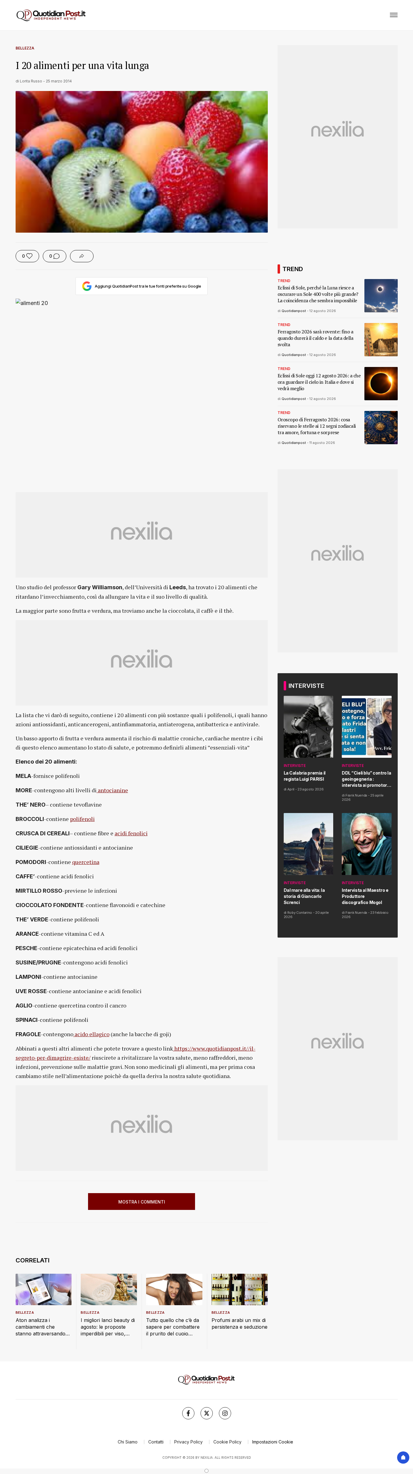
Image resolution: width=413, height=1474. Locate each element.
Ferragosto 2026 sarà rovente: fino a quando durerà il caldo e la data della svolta (315, 338)
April (290, 789)
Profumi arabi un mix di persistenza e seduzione (239, 1323)
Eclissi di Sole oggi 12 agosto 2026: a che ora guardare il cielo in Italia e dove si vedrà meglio (319, 382)
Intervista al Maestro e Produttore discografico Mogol (365, 896)
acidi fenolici (131, 833)
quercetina (85, 862)
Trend (284, 280)
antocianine (112, 790)
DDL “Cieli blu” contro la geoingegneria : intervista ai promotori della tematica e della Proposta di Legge (366, 779)
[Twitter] (207, 1413)
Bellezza (25, 48)
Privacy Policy (188, 1441)
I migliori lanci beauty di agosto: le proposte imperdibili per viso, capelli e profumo (108, 1327)
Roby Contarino (299, 912)
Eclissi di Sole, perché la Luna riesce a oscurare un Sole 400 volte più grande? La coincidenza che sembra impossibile (318, 294)
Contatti (156, 1441)
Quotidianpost (294, 311)
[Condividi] (82, 256)
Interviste (295, 765)
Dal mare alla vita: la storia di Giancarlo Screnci (304, 896)
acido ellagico (91, 1034)
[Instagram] (225, 1413)
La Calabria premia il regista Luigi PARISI (305, 776)
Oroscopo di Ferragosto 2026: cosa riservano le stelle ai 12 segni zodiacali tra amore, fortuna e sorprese (317, 426)
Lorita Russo (31, 81)
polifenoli (82, 818)
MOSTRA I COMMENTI (141, 1201)
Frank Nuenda (356, 795)
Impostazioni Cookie (272, 1441)
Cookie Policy (227, 1441)
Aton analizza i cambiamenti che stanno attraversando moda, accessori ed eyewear (40, 1327)
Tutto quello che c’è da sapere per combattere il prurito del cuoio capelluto (173, 1327)
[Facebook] (188, 1413)
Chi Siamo (128, 1441)
